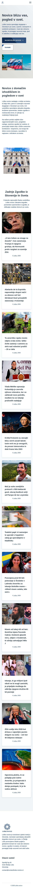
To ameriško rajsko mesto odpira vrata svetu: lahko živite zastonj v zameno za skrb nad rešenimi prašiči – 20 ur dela (16, 343)
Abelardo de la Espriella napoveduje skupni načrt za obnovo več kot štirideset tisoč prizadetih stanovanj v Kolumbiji (16, 295)
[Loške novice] (2, 2)
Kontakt (7, 47)
